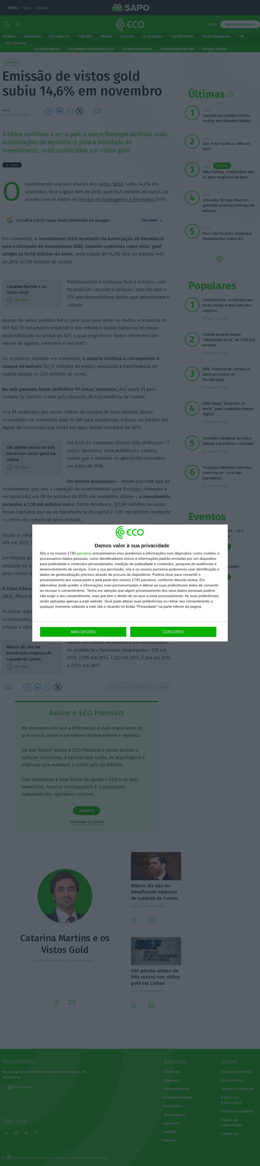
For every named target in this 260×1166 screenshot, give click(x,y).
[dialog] (130, 583)
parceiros (84, 553)
